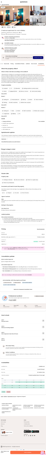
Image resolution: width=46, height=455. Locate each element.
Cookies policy (27, 424)
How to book (34, 63)
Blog (2, 426)
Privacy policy (26, 422)
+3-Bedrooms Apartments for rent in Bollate (17, 409)
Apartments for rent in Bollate (17, 406)
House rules (6, 63)
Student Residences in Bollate (6, 412)
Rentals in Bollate (5, 405)
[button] (40, 24)
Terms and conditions (28, 426)
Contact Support (4, 435)
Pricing (12, 63)
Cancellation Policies (19, 63)
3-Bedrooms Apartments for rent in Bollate (7, 408)
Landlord (28, 63)
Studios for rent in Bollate (39, 407)
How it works (3, 422)
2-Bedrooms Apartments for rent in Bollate (39, 406)
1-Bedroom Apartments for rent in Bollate (28, 406)
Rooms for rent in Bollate (28, 407)
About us (2, 424)
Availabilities (41, 63)
